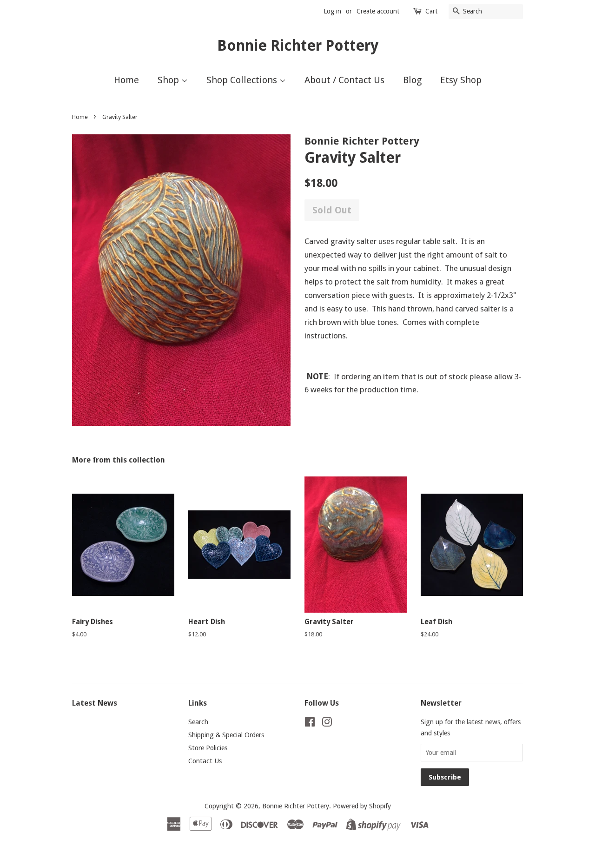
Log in (332, 11)
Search (198, 722)
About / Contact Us (344, 80)
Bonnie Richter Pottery (297, 45)
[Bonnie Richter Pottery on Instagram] (327, 723)
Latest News (94, 703)
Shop (169, 80)
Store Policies (207, 748)
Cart (431, 11)
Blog (412, 80)
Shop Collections (242, 80)
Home (126, 80)
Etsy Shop (461, 80)
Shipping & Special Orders (226, 735)
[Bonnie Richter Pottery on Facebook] (309, 723)
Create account (378, 11)
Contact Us (205, 761)
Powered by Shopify (362, 806)
